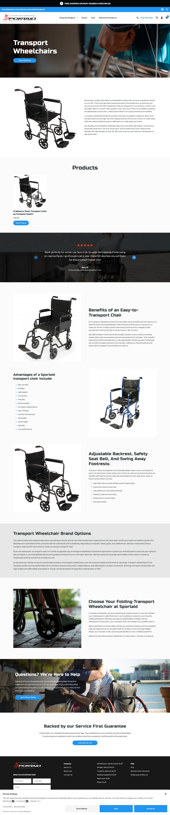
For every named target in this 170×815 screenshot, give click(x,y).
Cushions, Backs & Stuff (106, 771)
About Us (67, 767)
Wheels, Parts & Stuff (105, 767)
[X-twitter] (167, 9)
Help (132, 764)
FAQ (93, 17)
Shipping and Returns (139, 775)
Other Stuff (101, 782)
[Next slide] (134, 257)
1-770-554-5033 (146, 17)
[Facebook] (162, 9)
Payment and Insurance (140, 771)
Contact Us (68, 775)
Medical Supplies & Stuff (106, 775)
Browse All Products (108, 17)
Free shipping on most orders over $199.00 (88, 3)
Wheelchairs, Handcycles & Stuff (110, 764)
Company (67, 764)
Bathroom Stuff (103, 778)
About (84, 17)
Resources (68, 771)
